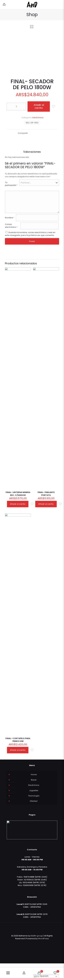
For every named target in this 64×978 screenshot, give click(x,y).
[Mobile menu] (60, 4)
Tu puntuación (11, 184)
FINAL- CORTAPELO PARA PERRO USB (18, 740)
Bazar (34, 779)
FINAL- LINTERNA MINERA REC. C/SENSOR (18, 494)
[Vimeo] (34, 942)
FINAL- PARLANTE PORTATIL (46, 494)
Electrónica (37, 117)
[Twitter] (30, 942)
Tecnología (33, 795)
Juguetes (33, 790)
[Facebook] (26, 942)
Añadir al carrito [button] (17, 504)
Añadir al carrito (39, 106)
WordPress (43, 938)
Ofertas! (34, 801)
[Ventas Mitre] (32, 4)
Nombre (9, 217)
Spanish (43, 976)
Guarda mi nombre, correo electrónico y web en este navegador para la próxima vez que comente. (30, 234)
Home (34, 774)
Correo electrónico (11, 225)
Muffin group (37, 935)
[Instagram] (38, 942)
